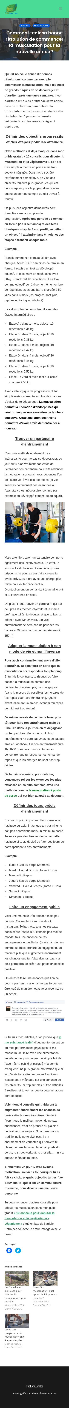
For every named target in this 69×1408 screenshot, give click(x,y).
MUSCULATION (41, 25)
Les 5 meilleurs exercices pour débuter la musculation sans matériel (15, 1294)
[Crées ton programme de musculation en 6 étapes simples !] (17, 1321)
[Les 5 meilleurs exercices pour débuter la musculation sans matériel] (17, 1278)
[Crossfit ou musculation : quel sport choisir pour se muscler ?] (45, 1278)
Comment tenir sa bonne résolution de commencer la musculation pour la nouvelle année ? (34, 42)
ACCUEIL (25, 25)
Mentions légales (34, 1386)
